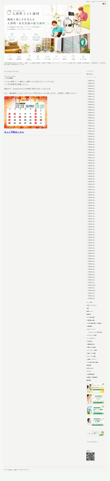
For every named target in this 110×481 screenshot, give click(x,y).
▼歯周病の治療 (90, 320)
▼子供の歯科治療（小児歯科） (94, 323)
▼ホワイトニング (91, 329)
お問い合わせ (90, 368)
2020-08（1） (91, 258)
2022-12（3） (91, 186)
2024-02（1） (91, 149)
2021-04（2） (91, 237)
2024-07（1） (91, 138)
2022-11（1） (91, 189)
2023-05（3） (91, 173)
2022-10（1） (91, 192)
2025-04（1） (91, 115)
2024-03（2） (91, 146)
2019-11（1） (91, 282)
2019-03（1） (91, 298)
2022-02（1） (91, 210)
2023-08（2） (91, 165)
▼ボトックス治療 (91, 356)
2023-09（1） (91, 162)
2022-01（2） (91, 213)
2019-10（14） (92, 285)
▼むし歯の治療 (90, 317)
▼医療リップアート (92, 359)
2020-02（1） (91, 274)
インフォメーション (92, 77)
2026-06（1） (91, 83)
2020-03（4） (91, 271)
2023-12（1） (91, 154)
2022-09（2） (91, 194)
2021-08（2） (91, 226)
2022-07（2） (91, 200)
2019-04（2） (91, 295)
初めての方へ (90, 74)
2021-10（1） (91, 221)
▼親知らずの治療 (91, 347)
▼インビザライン (91, 338)
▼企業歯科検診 (90, 374)
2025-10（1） (91, 99)
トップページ (90, 71)
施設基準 (89, 380)
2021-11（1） (91, 218)
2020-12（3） (91, 247)
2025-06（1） (91, 109)
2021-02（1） (91, 242)
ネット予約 (89, 302)
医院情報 (89, 365)
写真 (88, 308)
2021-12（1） (91, 216)
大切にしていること (92, 305)
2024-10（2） (91, 130)
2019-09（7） (91, 287)
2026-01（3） (91, 93)
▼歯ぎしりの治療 (91, 353)
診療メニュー (90, 311)
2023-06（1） (91, 170)
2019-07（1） (91, 293)
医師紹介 (89, 314)
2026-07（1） (91, 80)
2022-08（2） (91, 197)
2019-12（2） (91, 279)
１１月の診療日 (8, 78)
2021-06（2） (91, 231)
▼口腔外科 (89, 341)
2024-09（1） (91, 133)
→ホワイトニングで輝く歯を (94, 332)
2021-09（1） (91, 223)
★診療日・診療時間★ (92, 377)
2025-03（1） (91, 117)
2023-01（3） (91, 184)
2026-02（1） (91, 91)
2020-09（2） (91, 255)
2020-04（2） (91, 269)
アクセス (89, 371)
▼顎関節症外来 (90, 344)
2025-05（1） (91, 112)
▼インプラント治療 (92, 350)
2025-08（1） (91, 104)
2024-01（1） (91, 152)
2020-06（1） (91, 263)
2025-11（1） (91, 96)
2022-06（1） (91, 202)
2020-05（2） (91, 266)
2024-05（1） (91, 144)
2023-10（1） (91, 160)
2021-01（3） (91, 245)
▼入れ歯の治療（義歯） (93, 362)
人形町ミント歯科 (12, 469)
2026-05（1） (91, 85)
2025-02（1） (91, 120)
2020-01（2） (91, 277)
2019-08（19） (92, 290)
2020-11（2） (91, 250)
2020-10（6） (91, 253)
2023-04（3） (91, 176)
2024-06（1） (91, 141)
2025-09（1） (91, 101)
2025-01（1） (91, 123)
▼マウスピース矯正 (92, 335)
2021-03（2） (91, 239)
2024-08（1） (91, 136)
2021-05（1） (91, 234)
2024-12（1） (91, 125)
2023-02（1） (91, 181)
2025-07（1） (91, 107)
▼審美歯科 (89, 326)
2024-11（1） (91, 128)
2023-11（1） (91, 157)
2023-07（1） (91, 168)
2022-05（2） (91, 205)
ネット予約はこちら (14, 132)
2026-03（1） (91, 88)
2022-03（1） (91, 208)
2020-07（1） (91, 261)
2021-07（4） (91, 229)
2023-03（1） (91, 178)
